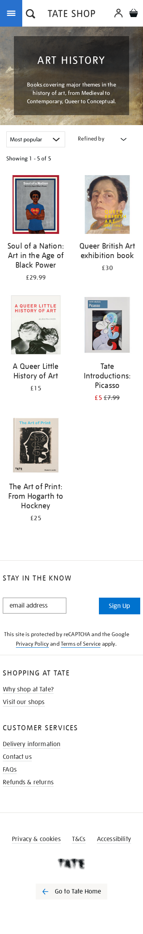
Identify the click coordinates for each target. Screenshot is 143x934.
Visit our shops (23, 702)
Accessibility (114, 839)
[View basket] (133, 14)
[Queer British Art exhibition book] (107, 206)
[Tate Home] (71, 863)
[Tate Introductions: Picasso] (107, 326)
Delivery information (31, 744)
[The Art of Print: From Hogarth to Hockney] (36, 446)
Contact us (17, 757)
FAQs (10, 770)
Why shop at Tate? (28, 689)
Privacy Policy (32, 643)
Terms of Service (81, 643)
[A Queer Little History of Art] (36, 326)
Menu (12, 12)
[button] (30, 14)
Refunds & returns (28, 782)
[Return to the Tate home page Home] (71, 15)
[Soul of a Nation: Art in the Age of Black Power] (36, 206)
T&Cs (79, 839)
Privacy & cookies (36, 839)
